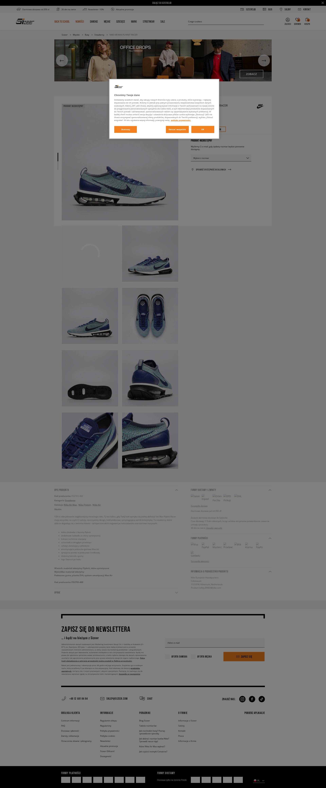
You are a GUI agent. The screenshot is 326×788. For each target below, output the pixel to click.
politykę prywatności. (181, 120)
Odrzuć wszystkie (177, 129)
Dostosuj (125, 129)
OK (202, 129)
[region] (164, 109)
